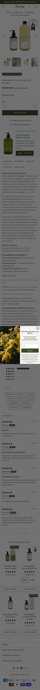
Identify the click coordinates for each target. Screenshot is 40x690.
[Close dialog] (37, 328)
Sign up (30, 350)
